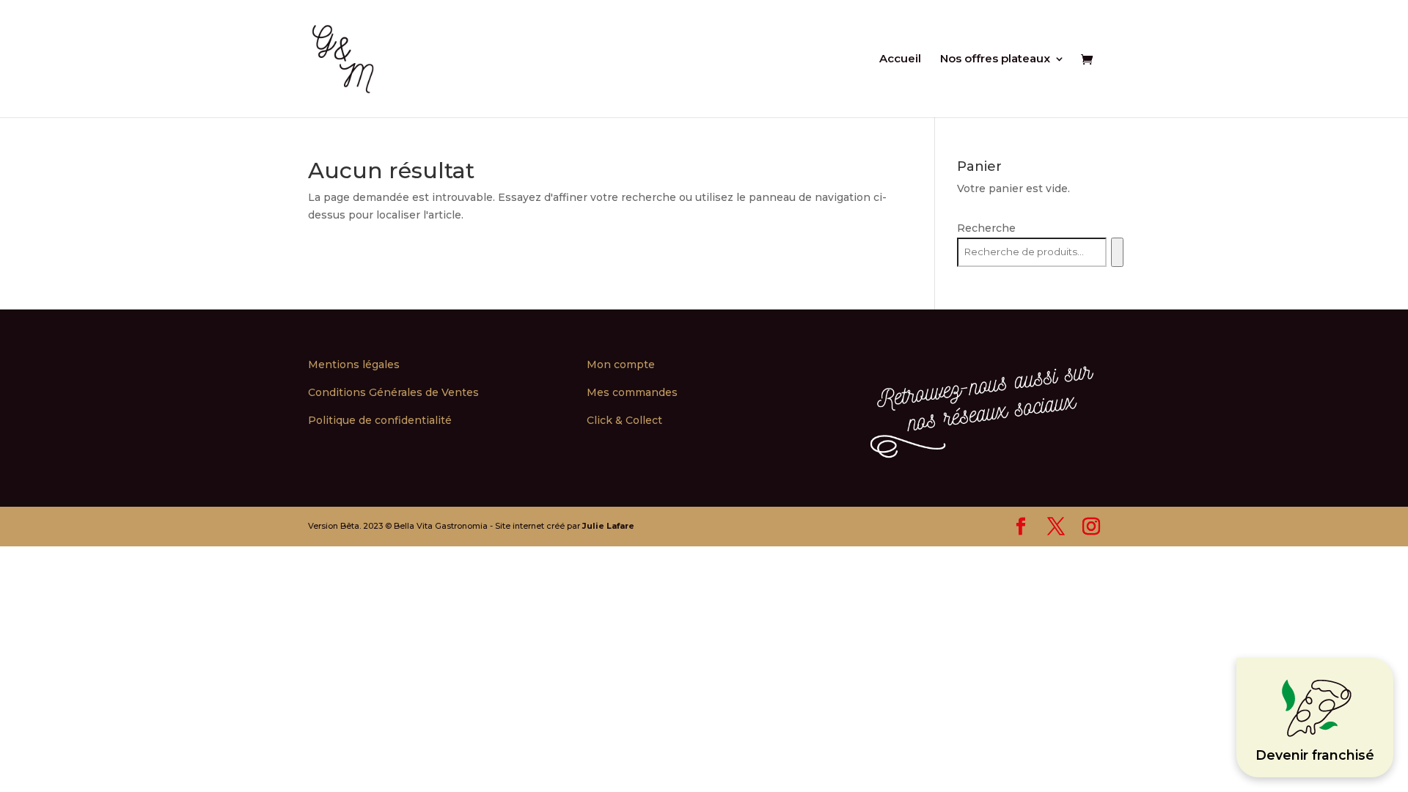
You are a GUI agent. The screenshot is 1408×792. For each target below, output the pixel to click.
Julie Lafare (608, 526)
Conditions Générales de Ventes (393, 392)
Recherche (986, 228)
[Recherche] (1117, 252)
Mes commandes (632, 392)
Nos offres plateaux (995, 59)
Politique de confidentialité (380, 420)
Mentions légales (354, 364)
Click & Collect (624, 420)
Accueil (900, 59)
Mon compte (621, 364)
